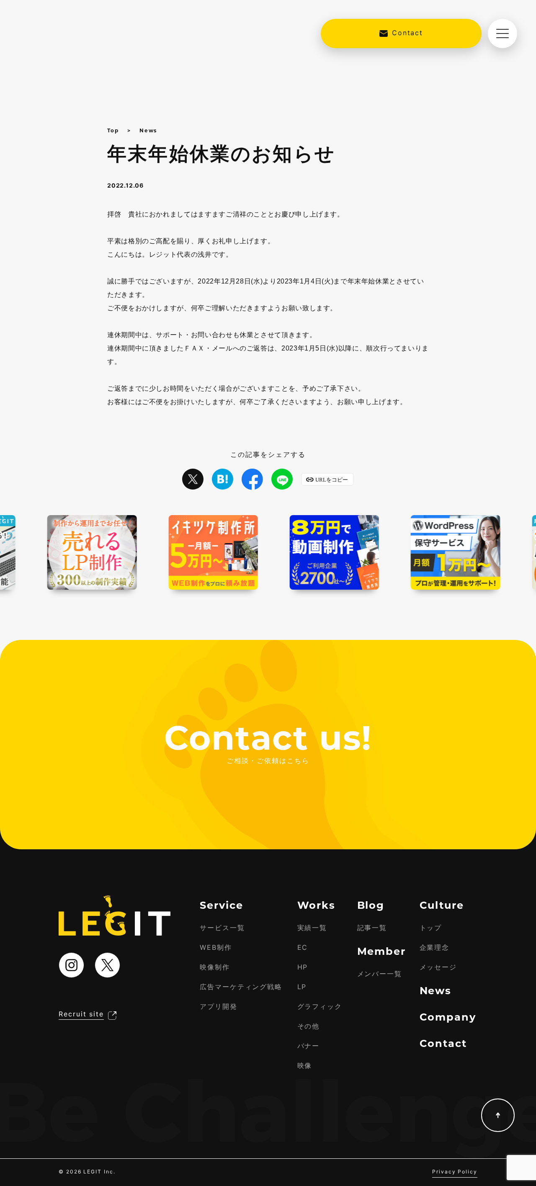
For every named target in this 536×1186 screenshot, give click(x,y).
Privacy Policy (454, 1172)
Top (113, 130)
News (148, 130)
